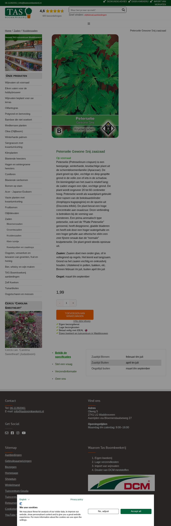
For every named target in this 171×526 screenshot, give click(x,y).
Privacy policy (76, 499)
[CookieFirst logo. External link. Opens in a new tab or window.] (21, 503)
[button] (25, 499)
